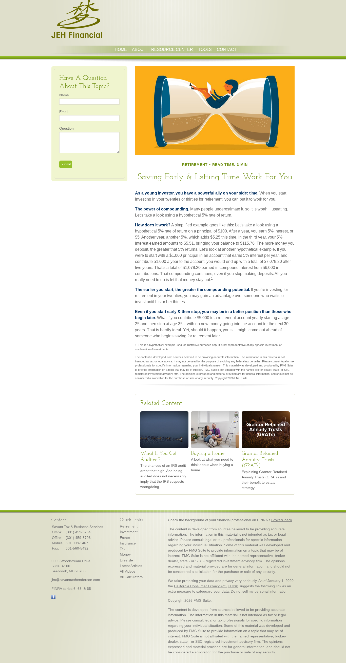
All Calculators (131, 577)
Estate (125, 538)
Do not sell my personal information (259, 591)
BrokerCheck (281, 520)
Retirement (129, 526)
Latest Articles (131, 566)
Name (64, 95)
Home (121, 49)
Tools (205, 49)
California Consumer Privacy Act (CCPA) (206, 586)
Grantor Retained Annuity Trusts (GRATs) (260, 460)
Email (63, 112)
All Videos (128, 571)
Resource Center (172, 49)
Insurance (128, 543)
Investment (129, 532)
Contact (227, 49)
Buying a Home (207, 453)
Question (66, 128)
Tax (122, 549)
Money (125, 554)
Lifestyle (126, 560)
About (139, 49)
